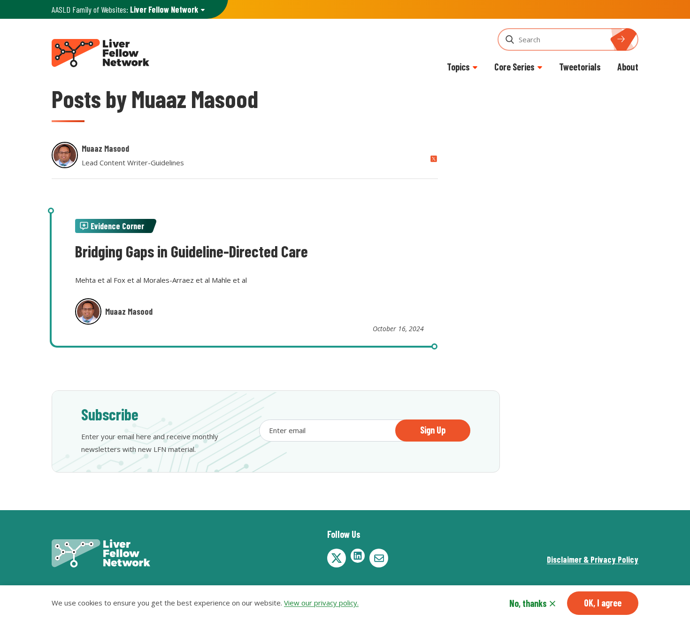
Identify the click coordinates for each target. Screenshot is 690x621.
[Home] (100, 52)
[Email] (378, 558)
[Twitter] (336, 558)
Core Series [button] (514, 66)
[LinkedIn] (358, 556)
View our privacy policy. (321, 603)
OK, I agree (602, 602)
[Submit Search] (626, 39)
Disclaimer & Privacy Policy (592, 559)
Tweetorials (580, 66)
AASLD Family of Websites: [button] (125, 9)
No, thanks (528, 603)
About (627, 66)
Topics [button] (458, 66)
